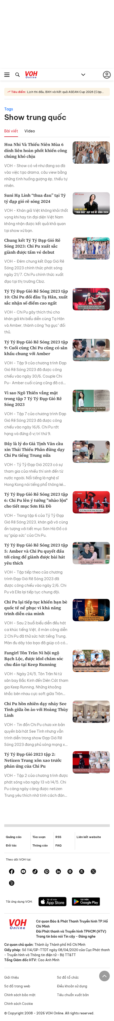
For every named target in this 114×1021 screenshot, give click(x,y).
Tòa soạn (38, 837)
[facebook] (11, 872)
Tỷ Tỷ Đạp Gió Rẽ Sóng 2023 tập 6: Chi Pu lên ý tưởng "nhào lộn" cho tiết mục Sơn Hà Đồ (36, 500)
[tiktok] (35, 872)
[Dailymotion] (11, 883)
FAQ (58, 845)
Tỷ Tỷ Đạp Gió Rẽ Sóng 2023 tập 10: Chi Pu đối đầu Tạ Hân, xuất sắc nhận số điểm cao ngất (36, 297)
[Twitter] (93, 872)
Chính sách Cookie (18, 1004)
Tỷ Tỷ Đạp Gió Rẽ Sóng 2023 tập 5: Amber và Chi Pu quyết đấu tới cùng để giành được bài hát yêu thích (36, 554)
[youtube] (23, 872)
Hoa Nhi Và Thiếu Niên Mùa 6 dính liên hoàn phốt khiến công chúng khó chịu (35, 150)
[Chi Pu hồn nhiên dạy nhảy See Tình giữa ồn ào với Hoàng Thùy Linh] (91, 712)
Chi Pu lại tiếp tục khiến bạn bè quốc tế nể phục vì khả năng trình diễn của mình (35, 608)
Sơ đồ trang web (17, 986)
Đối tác (11, 845)
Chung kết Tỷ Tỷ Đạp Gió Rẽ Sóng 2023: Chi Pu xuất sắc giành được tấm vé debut (32, 246)
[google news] (70, 872)
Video (29, 131)
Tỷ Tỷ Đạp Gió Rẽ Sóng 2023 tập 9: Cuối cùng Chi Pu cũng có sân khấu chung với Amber (36, 348)
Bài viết (11, 131)
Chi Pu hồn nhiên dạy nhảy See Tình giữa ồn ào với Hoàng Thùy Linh (36, 709)
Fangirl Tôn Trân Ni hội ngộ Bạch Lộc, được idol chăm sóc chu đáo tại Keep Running (33, 659)
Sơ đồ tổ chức (68, 977)
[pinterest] (46, 872)
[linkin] (58, 872)
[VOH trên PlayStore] (86, 902)
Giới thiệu (11, 977)
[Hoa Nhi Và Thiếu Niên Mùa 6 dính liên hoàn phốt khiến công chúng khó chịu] (91, 152)
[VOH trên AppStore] (52, 902)
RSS (58, 837)
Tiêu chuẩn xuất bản (73, 995)
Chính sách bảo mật (20, 995)
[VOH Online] (31, 75)
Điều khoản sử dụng (72, 986)
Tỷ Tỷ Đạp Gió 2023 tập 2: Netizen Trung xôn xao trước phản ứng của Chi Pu (33, 760)
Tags (8, 109)
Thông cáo (40, 845)
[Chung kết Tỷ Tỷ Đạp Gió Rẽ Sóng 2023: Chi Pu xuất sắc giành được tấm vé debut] (91, 248)
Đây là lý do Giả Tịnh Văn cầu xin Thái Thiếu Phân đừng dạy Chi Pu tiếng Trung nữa (34, 449)
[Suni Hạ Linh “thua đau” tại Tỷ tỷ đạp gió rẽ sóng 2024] (91, 203)
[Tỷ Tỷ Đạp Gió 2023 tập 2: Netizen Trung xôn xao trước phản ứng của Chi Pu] (91, 762)
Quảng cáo (13, 837)
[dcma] (81, 872)
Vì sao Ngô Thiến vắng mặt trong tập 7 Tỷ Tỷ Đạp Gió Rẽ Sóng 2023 (33, 398)
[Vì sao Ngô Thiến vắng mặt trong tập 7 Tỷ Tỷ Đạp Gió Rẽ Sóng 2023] (91, 401)
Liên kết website (89, 837)
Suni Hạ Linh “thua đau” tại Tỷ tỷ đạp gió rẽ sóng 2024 (35, 198)
